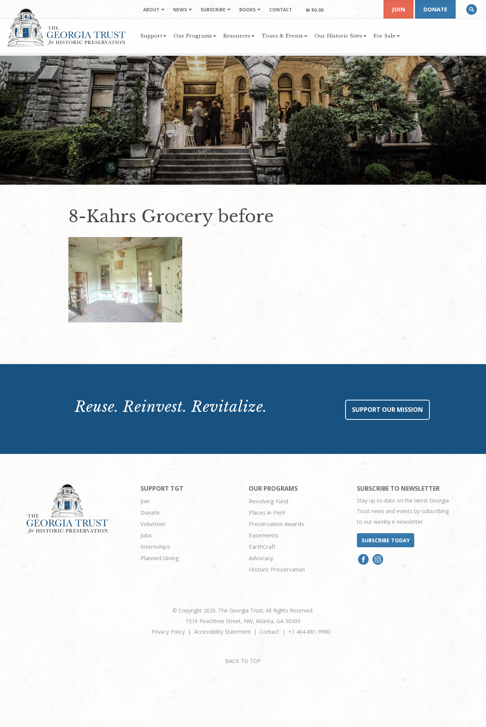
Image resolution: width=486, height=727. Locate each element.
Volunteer (153, 524)
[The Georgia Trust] (67, 28)
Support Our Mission (387, 409)
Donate (435, 9)
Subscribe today (385, 540)
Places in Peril (267, 512)
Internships (155, 546)
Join (398, 9)
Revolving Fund (268, 501)
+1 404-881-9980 (309, 631)
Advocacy (261, 558)
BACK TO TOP (243, 660)
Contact (269, 631)
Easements (263, 535)
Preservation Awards (276, 524)
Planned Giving (159, 558)
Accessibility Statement (222, 631)
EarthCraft (262, 546)
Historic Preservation (277, 569)
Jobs (146, 535)
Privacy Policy (168, 631)
